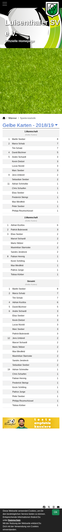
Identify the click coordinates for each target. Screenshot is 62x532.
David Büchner (19, 152)
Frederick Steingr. (20, 197)
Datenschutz (14, 520)
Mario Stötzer (17, 243)
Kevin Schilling (18, 261)
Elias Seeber (18, 193)
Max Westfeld (18, 202)
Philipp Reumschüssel (22, 211)
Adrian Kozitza (17, 225)
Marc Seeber (18, 170)
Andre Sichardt (19, 157)
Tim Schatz (17, 148)
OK (55, 512)
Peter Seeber (18, 206)
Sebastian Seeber (20, 179)
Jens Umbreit (18, 175)
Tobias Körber (17, 274)
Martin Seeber (18, 139)
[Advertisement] (31, 81)
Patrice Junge (17, 270)
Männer (12, 118)
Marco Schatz (18, 143)
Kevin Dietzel (18, 161)
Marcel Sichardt (18, 238)
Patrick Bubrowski (19, 229)
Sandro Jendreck (19, 252)
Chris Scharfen (19, 188)
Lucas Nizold (18, 166)
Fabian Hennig (18, 256)
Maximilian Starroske (20, 247)
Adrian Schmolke (20, 184)
